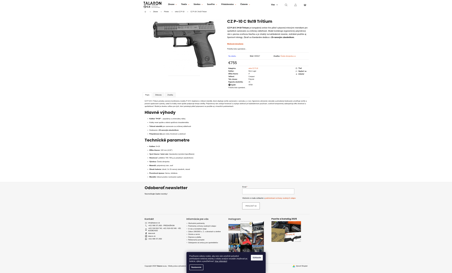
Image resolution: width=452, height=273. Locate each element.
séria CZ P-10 (253, 68)
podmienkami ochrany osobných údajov (280, 198)
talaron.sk (152, 236)
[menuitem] (172, 5)
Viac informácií (221, 261)
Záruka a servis (194, 234)
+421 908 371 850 (155, 239)
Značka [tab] (170, 95)
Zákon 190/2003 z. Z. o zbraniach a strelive (204, 231)
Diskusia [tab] (158, 95)
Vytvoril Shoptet (301, 266)
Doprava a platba (194, 237)
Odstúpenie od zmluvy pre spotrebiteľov (203, 243)
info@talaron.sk (154, 223)
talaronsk (151, 233)
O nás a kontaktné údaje (197, 229)
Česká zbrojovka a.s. (288, 56)
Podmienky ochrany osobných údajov (202, 226)
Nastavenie (196, 267)
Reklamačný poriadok (196, 240)
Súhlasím (257, 258)
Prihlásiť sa (251, 206)
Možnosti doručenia (235, 44)
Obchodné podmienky (196, 223)
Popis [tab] (147, 95)
